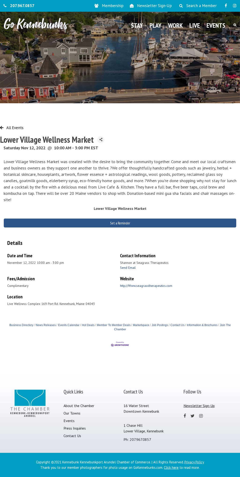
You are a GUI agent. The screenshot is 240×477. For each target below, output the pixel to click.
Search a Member (201, 5)
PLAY (155, 25)
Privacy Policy (194, 462)
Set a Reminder (120, 223)
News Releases (46, 325)
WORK (175, 25)
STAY (137, 25)
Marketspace (141, 325)
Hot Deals (88, 325)
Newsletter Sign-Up (154, 5)
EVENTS (215, 25)
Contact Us (177, 325)
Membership (113, 5)
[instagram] (234, 5)
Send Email (128, 267)
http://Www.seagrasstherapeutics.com (146, 286)
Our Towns (72, 413)
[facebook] (226, 5)
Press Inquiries (75, 428)
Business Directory (21, 325)
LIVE (194, 25)
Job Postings (160, 325)
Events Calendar (68, 325)
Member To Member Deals (114, 325)
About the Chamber (79, 405)
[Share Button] (100, 139)
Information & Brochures (202, 325)
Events (69, 420)
